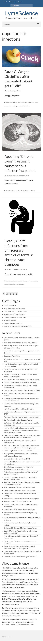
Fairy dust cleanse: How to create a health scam (21, 417)
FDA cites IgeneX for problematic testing (19, 409)
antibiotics (10, 281)
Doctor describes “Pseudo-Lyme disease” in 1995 (22, 390)
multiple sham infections (19, 594)
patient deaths (20, 284)
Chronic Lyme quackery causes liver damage (20, 382)
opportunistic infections (23, 106)
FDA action (24, 102)
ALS (6, 281)
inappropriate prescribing (10, 106)
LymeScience (21, 13)
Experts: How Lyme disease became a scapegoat (21, 499)
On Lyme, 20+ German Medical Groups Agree (20, 528)
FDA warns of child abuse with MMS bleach (19, 487)
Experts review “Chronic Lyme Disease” (18, 501)
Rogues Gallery (16, 91)
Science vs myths (17, 269)
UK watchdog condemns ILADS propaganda (20, 490)
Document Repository (12, 356)
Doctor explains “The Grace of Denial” (18, 451)
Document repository (18, 175)
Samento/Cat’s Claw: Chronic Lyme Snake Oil (20, 557)
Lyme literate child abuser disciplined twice (19, 510)
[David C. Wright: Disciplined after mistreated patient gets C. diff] (21, 56)
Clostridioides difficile (16, 102)
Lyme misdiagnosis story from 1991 (17, 459)
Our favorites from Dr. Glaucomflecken (18, 420)
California (7, 102)
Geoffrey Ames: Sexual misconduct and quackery (21, 379)
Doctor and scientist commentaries (13, 190)
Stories (27, 175)
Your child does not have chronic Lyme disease (20, 343)
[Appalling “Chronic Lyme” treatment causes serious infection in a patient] (21, 132)
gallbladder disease (33, 102)
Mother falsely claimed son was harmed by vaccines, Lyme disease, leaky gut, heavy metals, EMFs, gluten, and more (21, 430)
